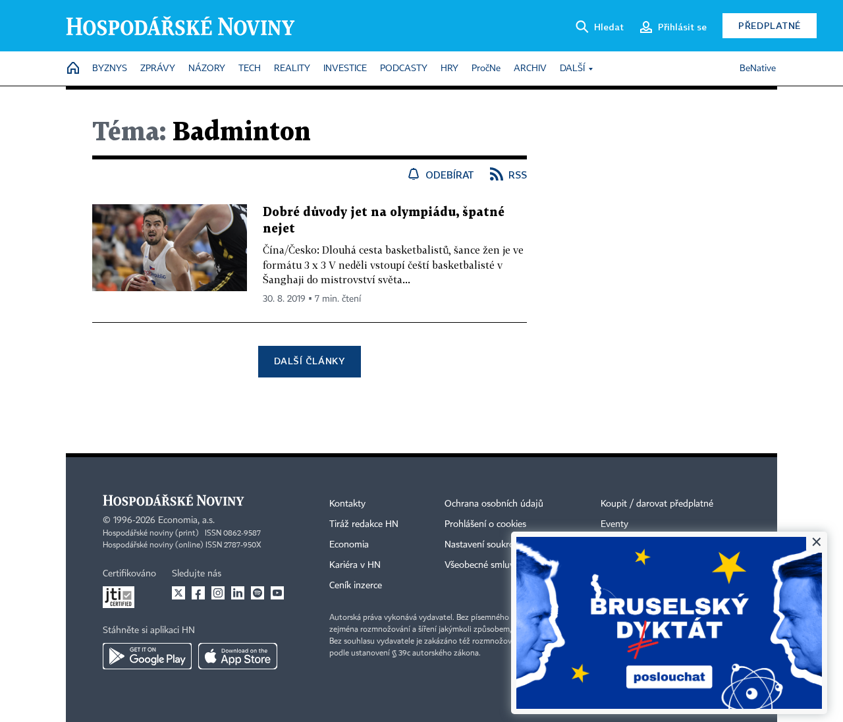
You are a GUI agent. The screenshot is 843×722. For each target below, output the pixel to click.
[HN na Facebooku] (198, 592)
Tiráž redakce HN (363, 524)
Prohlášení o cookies (485, 524)
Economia (349, 544)
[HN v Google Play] (147, 656)
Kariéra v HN (355, 565)
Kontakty (347, 504)
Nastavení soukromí (484, 544)
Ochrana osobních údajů (494, 504)
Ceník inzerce (355, 585)
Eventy (614, 524)
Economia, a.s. (186, 520)
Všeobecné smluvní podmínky (504, 565)
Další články (309, 360)
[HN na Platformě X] (178, 592)
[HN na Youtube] (277, 592)
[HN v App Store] (237, 656)
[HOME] (73, 69)
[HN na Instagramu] (218, 592)
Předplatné (769, 25)
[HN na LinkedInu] (237, 592)
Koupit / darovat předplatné (657, 504)
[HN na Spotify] (257, 592)
